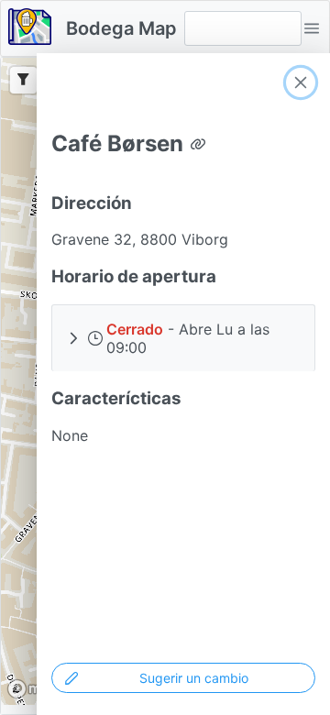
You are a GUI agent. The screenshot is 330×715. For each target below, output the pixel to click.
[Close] (300, 82)
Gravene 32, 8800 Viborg (139, 239)
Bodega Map (121, 28)
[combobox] (243, 28)
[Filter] (23, 80)
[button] (312, 28)
